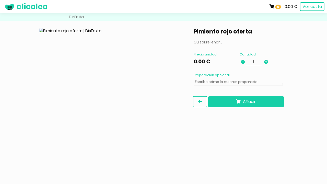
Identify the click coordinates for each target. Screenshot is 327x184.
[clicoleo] (4, 6)
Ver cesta (312, 6)
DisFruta (76, 16)
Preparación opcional (212, 75)
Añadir (249, 102)
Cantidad (248, 54)
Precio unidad (205, 54)
